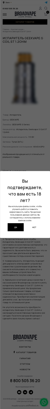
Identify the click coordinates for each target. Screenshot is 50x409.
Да (15, 227)
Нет (34, 227)
